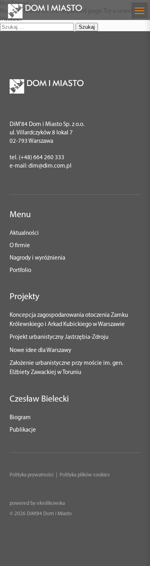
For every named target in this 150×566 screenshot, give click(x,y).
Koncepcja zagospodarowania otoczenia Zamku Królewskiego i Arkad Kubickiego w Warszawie (69, 320)
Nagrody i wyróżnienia (37, 258)
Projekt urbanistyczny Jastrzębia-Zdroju (59, 337)
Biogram (20, 418)
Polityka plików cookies (85, 475)
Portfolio (20, 271)
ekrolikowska (51, 503)
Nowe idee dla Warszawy (40, 351)
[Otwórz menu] (140, 10)
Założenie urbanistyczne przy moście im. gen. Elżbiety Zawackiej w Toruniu (66, 368)
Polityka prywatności (32, 475)
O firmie (20, 246)
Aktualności (24, 233)
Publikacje (23, 430)
